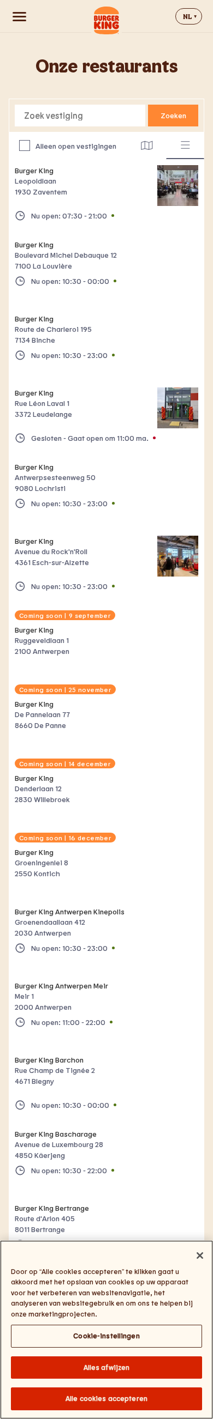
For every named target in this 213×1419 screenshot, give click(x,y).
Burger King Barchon (49, 1059)
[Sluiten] (200, 1256)
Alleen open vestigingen (76, 145)
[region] (106, 1329)
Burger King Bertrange (52, 1207)
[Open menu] (19, 16)
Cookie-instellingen (106, 1335)
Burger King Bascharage (56, 1133)
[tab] (147, 145)
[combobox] (80, 115)
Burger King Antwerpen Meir (61, 985)
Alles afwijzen (107, 1367)
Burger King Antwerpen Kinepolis (70, 911)
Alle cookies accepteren (106, 1398)
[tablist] (166, 145)
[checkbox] (24, 145)
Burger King (34, 170)
